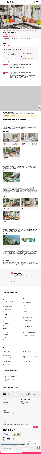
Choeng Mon (23, 404)
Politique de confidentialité (7, 419)
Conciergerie (5, 405)
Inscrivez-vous (35, 427)
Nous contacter (5, 402)
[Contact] (25, 2)
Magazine (4, 410)
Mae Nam (22, 405)
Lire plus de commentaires (8, 81)
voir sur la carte (9, 34)
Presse (4, 411)
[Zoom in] (39, 106)
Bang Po (5, 34)
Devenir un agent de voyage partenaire (9, 413)
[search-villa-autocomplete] (27, 2)
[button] (20, 119)
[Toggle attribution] (39, 109)
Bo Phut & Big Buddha (24, 402)
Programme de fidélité (6, 412)
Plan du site (5, 404)
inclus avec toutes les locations (16, 283)
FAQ (4, 403)
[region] (20, 98)
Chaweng (22, 403)
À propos (4, 401)
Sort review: (5, 61)
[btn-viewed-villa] (32, 2)
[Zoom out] (39, 107)
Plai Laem (22, 409)
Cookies (4, 420)
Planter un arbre (5, 409)
